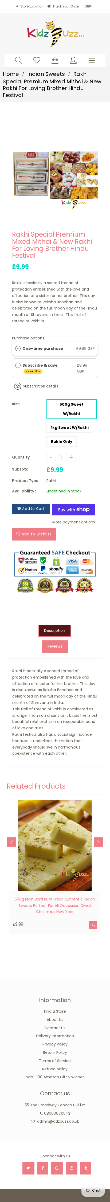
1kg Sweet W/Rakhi (70, 427)
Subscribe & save (40, 368)
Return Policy (55, 1052)
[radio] (18, 348)
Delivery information (55, 1036)
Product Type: (26, 480)
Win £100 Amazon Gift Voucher (55, 1077)
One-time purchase (42, 348)
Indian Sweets (46, 74)
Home (11, 74)
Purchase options (28, 338)
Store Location (32, 6)
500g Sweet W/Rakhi (72, 409)
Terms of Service (55, 1060)
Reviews (55, 646)
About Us (55, 1019)
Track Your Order (65, 6)
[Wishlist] (37, 60)
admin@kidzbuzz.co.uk (58, 1121)
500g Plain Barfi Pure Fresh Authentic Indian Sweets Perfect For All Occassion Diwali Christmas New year (55, 905)
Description (54, 630)
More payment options (73, 522)
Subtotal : (22, 469)
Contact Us (54, 1028)
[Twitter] (28, 1168)
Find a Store (55, 1011)
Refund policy (55, 1069)
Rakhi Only (61, 441)
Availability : (24, 491)
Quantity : (22, 457)
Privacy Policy (55, 1044)
